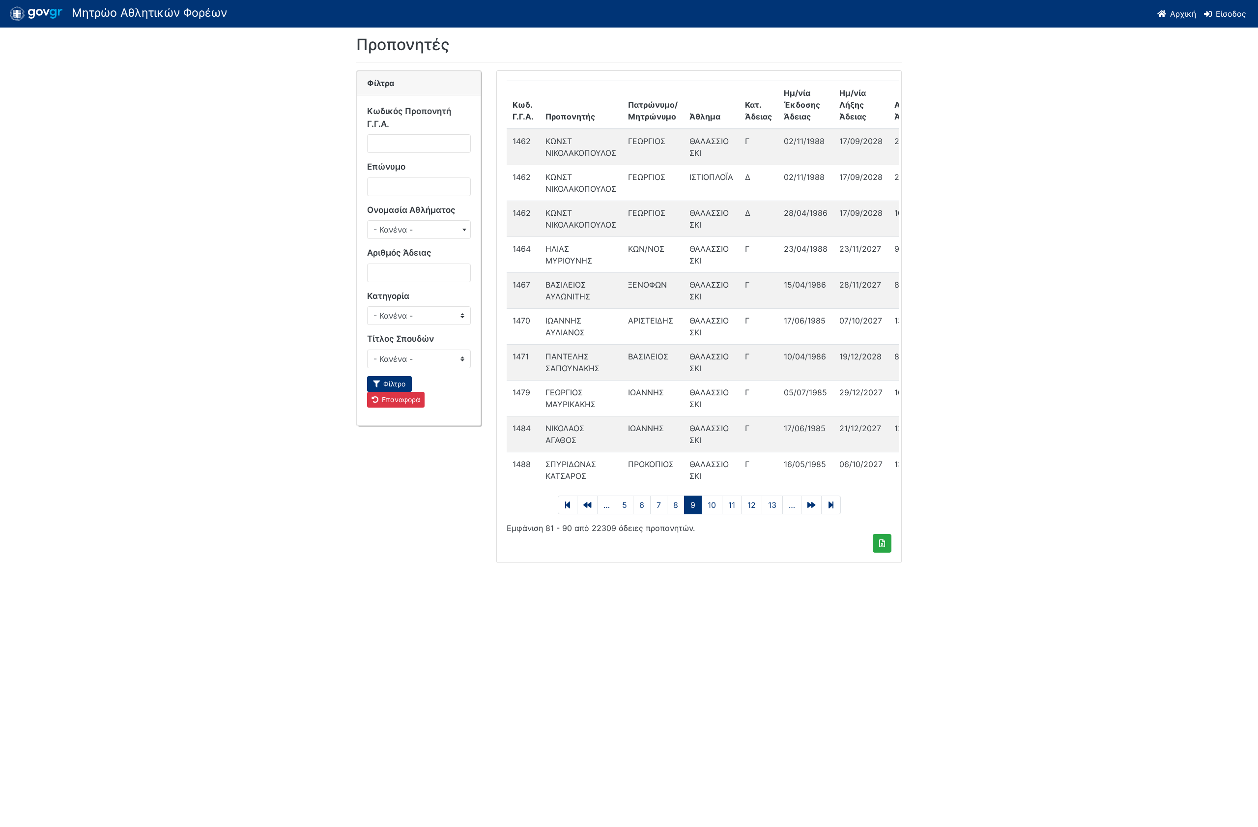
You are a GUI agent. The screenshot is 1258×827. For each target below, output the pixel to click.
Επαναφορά (401, 399)
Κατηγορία (388, 296)
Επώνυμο (386, 167)
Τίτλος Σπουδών (400, 339)
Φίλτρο (394, 384)
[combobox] (419, 229)
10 (712, 505)
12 (751, 505)
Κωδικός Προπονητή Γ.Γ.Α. (409, 117)
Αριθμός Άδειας (399, 253)
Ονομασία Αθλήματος (411, 210)
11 (731, 505)
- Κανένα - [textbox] (393, 230)
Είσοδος (1231, 14)
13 (772, 505)
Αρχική (1183, 14)
